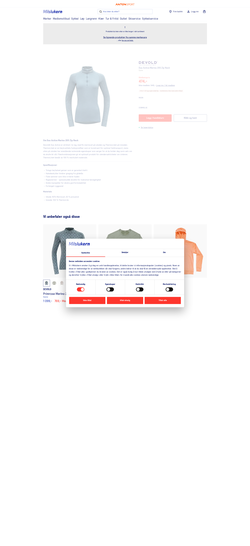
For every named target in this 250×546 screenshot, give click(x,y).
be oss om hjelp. (127, 40)
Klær (101, 18)
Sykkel (75, 18)
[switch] (110, 289)
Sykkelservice (150, 18)
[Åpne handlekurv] (204, 11)
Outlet (123, 18)
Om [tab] (164, 252)
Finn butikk (178, 12)
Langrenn (91, 18)
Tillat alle (163, 300)
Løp (82, 18)
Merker (47, 18)
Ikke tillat (87, 300)
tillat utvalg (125, 300)
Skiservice (134, 18)
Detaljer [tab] (125, 252)
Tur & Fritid (112, 18)
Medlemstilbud (61, 18)
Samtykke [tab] (85, 253)
